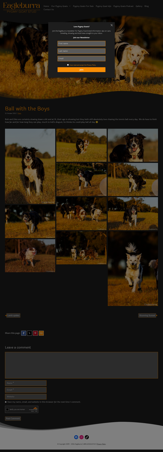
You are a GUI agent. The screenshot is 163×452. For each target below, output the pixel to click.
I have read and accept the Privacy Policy (82, 65)
